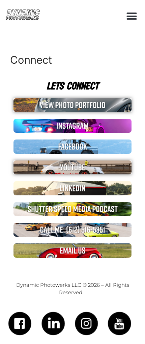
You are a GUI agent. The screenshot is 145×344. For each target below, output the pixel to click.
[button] (131, 16)
